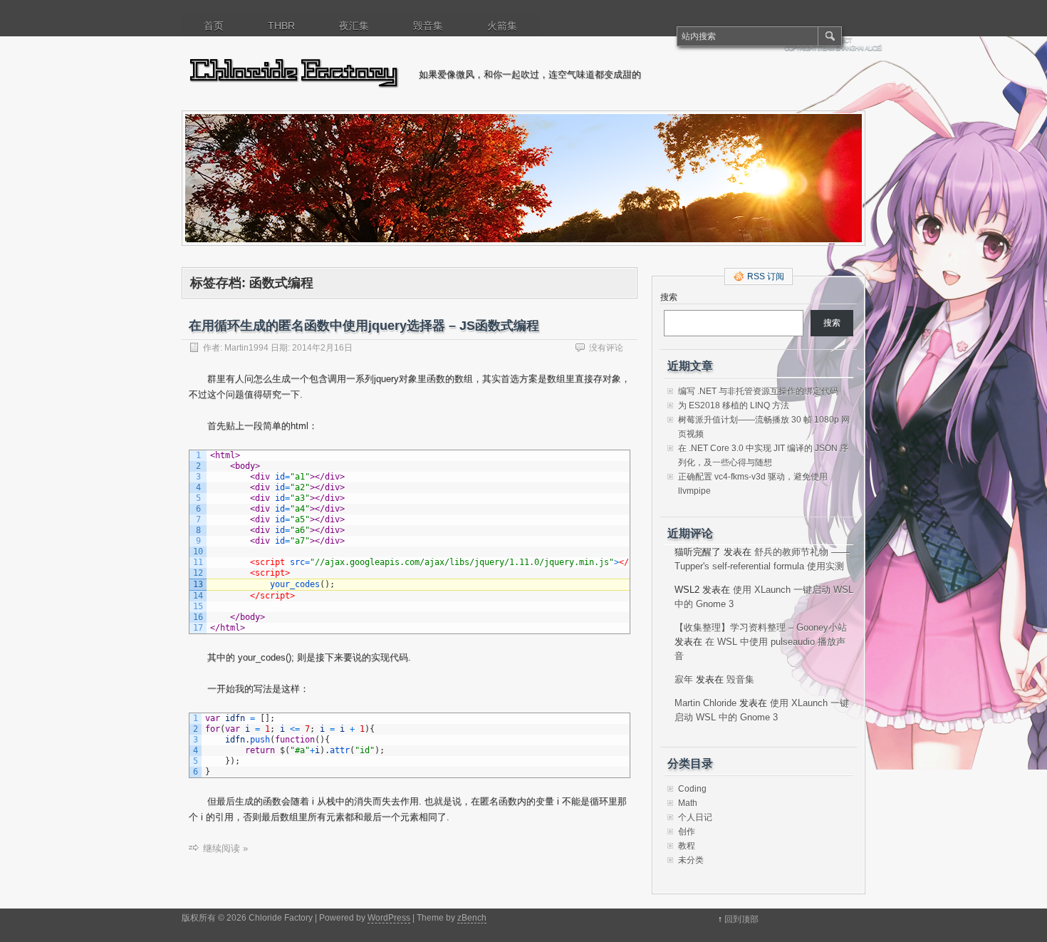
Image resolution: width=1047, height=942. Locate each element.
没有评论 (606, 348)
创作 (686, 832)
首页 (214, 25)
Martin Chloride (705, 703)
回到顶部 (741, 919)
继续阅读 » (225, 848)
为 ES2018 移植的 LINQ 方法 (733, 405)
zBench (471, 918)
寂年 (683, 679)
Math (687, 803)
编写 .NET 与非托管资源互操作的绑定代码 (758, 391)
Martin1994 (246, 348)
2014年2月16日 (322, 348)
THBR (281, 25)
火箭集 (502, 25)
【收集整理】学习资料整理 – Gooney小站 (760, 627)
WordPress (389, 918)
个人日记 (695, 817)
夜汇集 (354, 25)
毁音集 (428, 25)
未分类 (691, 860)
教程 (686, 846)
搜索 (668, 297)
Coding (692, 789)
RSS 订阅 (765, 276)
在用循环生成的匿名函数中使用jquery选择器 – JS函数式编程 (364, 326)
